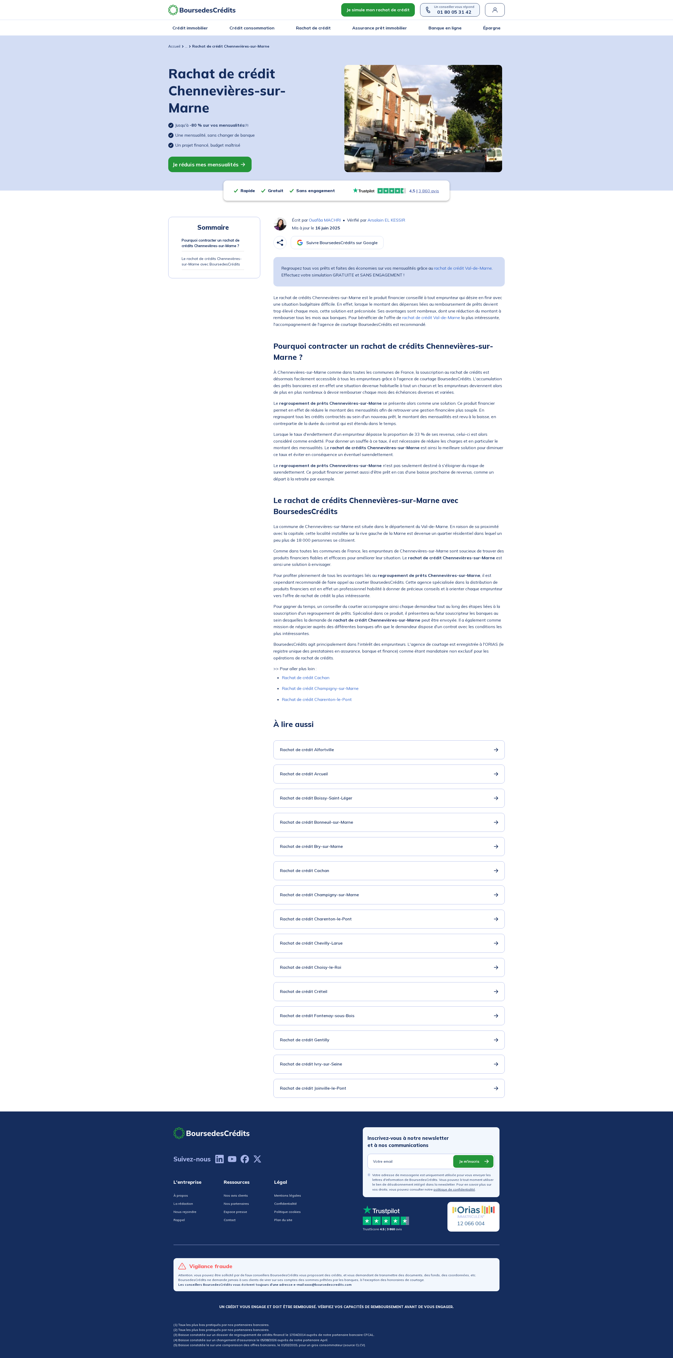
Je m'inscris (469, 1161)
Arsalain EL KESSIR (386, 220)
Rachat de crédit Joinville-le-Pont (313, 1088)
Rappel (179, 1220)
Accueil (174, 46)
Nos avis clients (236, 1195)
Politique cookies (287, 1212)
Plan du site (283, 1220)
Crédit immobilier (190, 27)
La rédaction (183, 1204)
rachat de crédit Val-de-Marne (463, 268)
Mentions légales (287, 1195)
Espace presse (235, 1212)
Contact (230, 1220)
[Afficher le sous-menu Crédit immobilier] (206, 28)
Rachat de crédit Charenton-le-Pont (317, 699)
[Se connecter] (495, 10)
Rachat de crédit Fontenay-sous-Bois (317, 1015)
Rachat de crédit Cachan (305, 677)
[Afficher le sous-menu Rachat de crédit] (329, 28)
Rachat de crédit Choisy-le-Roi (310, 967)
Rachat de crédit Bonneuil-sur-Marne (316, 822)
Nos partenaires (236, 1204)
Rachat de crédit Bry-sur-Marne (311, 846)
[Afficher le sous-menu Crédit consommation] (273, 28)
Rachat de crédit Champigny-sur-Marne (320, 688)
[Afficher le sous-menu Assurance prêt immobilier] (405, 28)
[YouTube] (232, 1159)
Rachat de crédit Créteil (303, 991)
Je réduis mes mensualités (205, 164)
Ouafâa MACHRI (325, 220)
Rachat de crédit (313, 27)
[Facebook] (245, 1159)
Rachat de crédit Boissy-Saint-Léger (316, 798)
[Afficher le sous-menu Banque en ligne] (460, 28)
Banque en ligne (445, 27)
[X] (257, 1159)
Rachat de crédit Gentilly (304, 1039)
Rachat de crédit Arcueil (304, 773)
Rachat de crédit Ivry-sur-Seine (311, 1064)
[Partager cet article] (280, 242)
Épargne (492, 27)
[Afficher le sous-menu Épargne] (499, 28)
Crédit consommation (252, 27)
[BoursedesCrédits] (212, 1133)
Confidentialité (285, 1204)
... (186, 46)
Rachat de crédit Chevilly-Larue (311, 943)
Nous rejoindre (185, 1212)
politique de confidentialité (454, 1189)
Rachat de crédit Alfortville (307, 749)
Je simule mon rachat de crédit (378, 9)
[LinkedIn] (219, 1159)
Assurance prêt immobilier (379, 27)
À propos (181, 1195)
